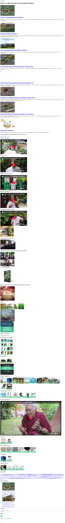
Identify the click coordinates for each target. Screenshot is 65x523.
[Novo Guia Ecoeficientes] (7, 283)
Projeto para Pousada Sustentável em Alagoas (11, 17)
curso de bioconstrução (61, 475)
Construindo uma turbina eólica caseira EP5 (8, 504)
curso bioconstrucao (47, 475)
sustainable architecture (41, 478)
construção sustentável (32, 475)
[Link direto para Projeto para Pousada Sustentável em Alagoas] (7, 15)
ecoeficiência (19, 476)
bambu (55, 474)
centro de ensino (16, 475)
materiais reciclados (2, 478)
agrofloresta (2, 474)
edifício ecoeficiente (27, 476)
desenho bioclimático (10, 476)
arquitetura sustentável (47, 474)
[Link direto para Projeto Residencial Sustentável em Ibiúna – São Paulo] (7, 48)
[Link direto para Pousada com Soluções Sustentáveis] (7, 31)
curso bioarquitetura (40, 475)
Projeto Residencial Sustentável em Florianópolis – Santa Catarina (16, 66)
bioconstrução (60, 474)
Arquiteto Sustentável (16, 474)
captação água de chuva (4, 475)
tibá (55, 478)
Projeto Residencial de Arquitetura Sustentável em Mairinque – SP (16, 82)
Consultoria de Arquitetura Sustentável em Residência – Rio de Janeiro (17, 97)
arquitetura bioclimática (26, 474)
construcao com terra (24, 475)
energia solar (44, 476)
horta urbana (57, 476)
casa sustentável (12, 475)
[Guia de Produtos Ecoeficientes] (6, 354)
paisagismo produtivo (7, 478)
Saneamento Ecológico (35, 478)
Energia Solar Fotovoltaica (7, 130)
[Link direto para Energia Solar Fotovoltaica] (7, 128)
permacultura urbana (20, 478)
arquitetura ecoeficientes (36, 474)
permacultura (13, 478)
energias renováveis (51, 476)
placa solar (25, 478)
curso (37, 475)
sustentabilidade (47, 478)
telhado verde (52, 478)
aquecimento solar (7, 474)
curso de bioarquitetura (54, 475)
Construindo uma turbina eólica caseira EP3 (8, 506)
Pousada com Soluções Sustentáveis (9, 33)
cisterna (20, 475)
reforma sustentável (29, 478)
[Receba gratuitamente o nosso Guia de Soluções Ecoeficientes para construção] (7, 300)
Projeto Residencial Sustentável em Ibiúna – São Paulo (13, 50)
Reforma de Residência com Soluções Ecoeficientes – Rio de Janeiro (16, 114)
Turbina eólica (58, 478)
